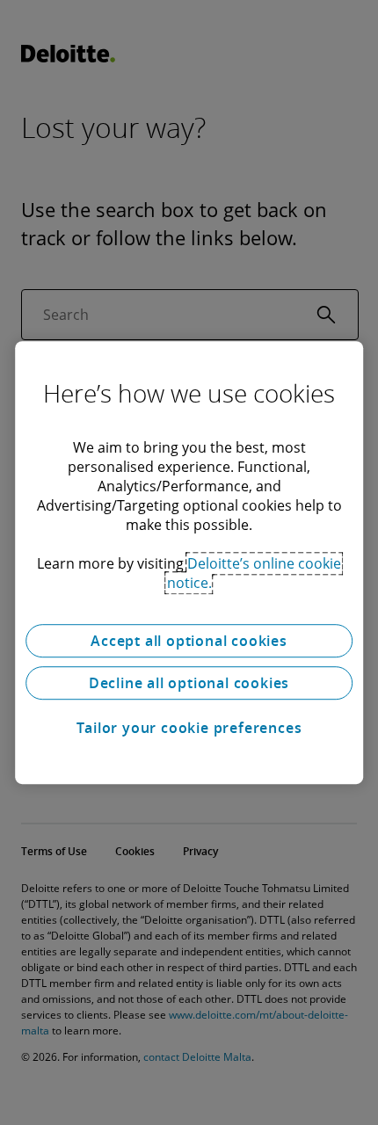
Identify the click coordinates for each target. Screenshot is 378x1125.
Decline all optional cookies (189, 683)
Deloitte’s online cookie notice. (254, 573)
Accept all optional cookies (189, 640)
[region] (189, 562)
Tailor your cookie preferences (189, 727)
